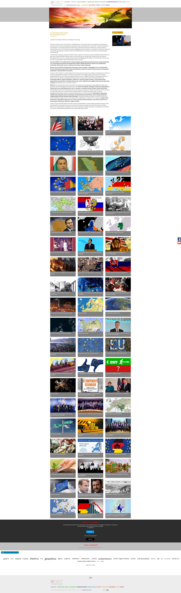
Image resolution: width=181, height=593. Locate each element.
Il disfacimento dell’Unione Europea (87, 373)
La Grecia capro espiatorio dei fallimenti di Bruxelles (62, 354)
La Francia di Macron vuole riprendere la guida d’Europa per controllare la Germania (89, 495)
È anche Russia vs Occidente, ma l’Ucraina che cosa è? (63, 273)
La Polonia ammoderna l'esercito (114, 232)
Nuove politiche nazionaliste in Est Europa (62, 172)
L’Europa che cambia (56, 514)
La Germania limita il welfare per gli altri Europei (61, 374)
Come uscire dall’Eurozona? (113, 373)
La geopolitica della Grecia (113, 313)
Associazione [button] (67, 1)
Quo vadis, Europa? (56, 131)
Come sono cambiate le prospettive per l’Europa (88, 454)
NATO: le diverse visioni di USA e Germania (117, 393)
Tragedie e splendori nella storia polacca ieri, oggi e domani (118, 212)
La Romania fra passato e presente (60, 252)
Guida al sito (73, 1)
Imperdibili (103, 5)
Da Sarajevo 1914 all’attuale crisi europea (89, 272)
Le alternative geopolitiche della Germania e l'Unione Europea (90, 192)
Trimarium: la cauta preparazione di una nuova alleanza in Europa (61, 414)
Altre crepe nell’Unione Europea (59, 152)
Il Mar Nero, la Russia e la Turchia (115, 494)
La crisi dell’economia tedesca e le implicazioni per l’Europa (87, 515)
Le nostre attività (84, 5)
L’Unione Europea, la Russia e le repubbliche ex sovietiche (118, 434)
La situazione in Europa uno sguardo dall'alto (116, 132)
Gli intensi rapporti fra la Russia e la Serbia (89, 212)
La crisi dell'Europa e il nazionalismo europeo (90, 152)
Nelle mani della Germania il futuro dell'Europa (115, 192)
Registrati (90, 539)
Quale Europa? (55, 393)
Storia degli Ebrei (92, 5)
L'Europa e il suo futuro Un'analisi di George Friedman (90, 293)
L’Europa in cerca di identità (58, 454)
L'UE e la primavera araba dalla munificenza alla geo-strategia (117, 293)
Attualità (128, 1)
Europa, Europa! (55, 494)
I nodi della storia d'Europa (111, 1)
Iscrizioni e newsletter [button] (81, 1)
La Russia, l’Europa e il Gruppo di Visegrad (89, 232)
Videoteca (108, 5)
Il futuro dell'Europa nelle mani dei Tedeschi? (63, 192)
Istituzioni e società (122, 1)
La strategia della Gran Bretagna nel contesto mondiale (115, 253)
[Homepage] (64, 5)
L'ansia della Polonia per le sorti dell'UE (61, 232)
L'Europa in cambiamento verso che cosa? (117, 172)
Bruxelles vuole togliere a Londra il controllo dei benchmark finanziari (118, 333)
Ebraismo (98, 5)
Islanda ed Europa (83, 333)
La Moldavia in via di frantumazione (87, 172)
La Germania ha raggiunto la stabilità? (116, 454)
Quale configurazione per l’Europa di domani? (88, 434)
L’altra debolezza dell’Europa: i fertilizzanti (62, 474)
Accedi (90, 531)
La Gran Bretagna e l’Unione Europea (61, 333)
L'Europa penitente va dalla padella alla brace (90, 131)
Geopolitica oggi (90, 1)
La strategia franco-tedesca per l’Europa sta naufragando (90, 474)
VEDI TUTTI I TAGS (90, 565)
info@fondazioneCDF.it (86, 590)
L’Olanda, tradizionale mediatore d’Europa (117, 474)
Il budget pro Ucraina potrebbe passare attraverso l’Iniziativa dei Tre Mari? (116, 515)
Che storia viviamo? (56, 434)
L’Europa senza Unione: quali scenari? (88, 353)
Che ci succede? (82, 313)
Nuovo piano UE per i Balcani (114, 414)
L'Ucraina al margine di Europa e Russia (61, 313)
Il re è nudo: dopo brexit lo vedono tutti (116, 353)
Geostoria (97, 1)
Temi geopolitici (102, 1)
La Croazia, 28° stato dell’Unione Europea (62, 212)
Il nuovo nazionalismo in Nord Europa (116, 152)
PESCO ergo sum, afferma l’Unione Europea (90, 414)
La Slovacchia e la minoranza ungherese (116, 272)
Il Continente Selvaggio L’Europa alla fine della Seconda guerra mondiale (89, 394)
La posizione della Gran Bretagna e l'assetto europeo (90, 253)
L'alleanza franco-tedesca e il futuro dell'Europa (60, 293)
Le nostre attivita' (104, 586)
